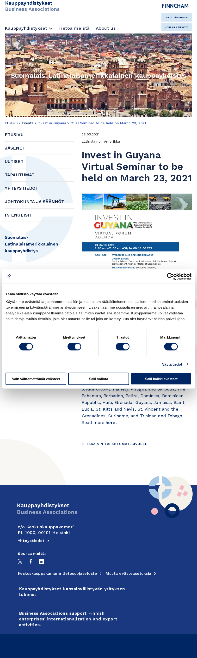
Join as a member (177, 27)
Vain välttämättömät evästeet (36, 379)
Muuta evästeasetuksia (128, 573)
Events (28, 123)
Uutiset (14, 161)
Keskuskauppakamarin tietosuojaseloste (57, 573)
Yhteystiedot (21, 188)
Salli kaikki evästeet (161, 379)
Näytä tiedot (172, 364)
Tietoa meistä (74, 28)
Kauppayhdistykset (26, 28)
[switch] (74, 347)
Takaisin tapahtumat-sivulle (117, 444)
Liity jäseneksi (177, 17)
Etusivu (11, 123)
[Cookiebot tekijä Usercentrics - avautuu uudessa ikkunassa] (170, 276)
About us (106, 28)
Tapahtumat (19, 174)
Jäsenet (15, 148)
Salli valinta (98, 379)
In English (18, 214)
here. (111, 422)
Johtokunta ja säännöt (34, 201)
